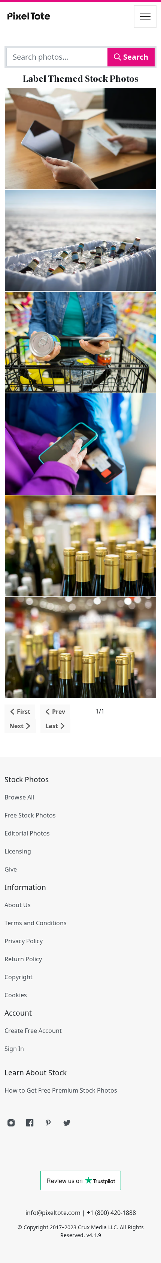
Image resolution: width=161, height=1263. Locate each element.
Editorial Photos (27, 833)
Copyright (18, 977)
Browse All (19, 797)
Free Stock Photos (30, 815)
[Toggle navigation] (145, 16)
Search (134, 57)
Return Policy (23, 959)
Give (10, 869)
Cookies (15, 995)
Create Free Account (33, 1031)
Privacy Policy (23, 941)
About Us (17, 905)
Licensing (17, 851)
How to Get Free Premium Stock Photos (60, 1090)
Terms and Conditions (35, 923)
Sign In (14, 1049)
